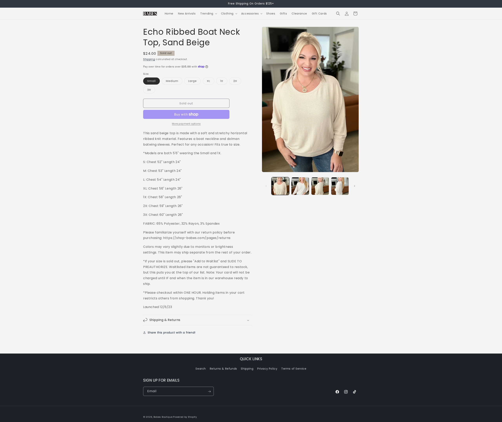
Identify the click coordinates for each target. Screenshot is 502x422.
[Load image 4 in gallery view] (340, 186)
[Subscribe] (209, 391)
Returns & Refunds (223, 369)
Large (194, 82)
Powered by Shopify (185, 416)
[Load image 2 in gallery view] (300, 186)
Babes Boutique (163, 416)
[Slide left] (266, 186)
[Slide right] (354, 186)
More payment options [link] (186, 123)
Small (153, 82)
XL (210, 82)
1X (223, 82)
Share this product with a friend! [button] (172, 333)
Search (201, 369)
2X (237, 82)
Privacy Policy (267, 369)
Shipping (149, 59)
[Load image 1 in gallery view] (280, 186)
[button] (208, 13)
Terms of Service (293, 369)
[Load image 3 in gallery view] (320, 186)
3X (151, 90)
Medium (174, 82)
